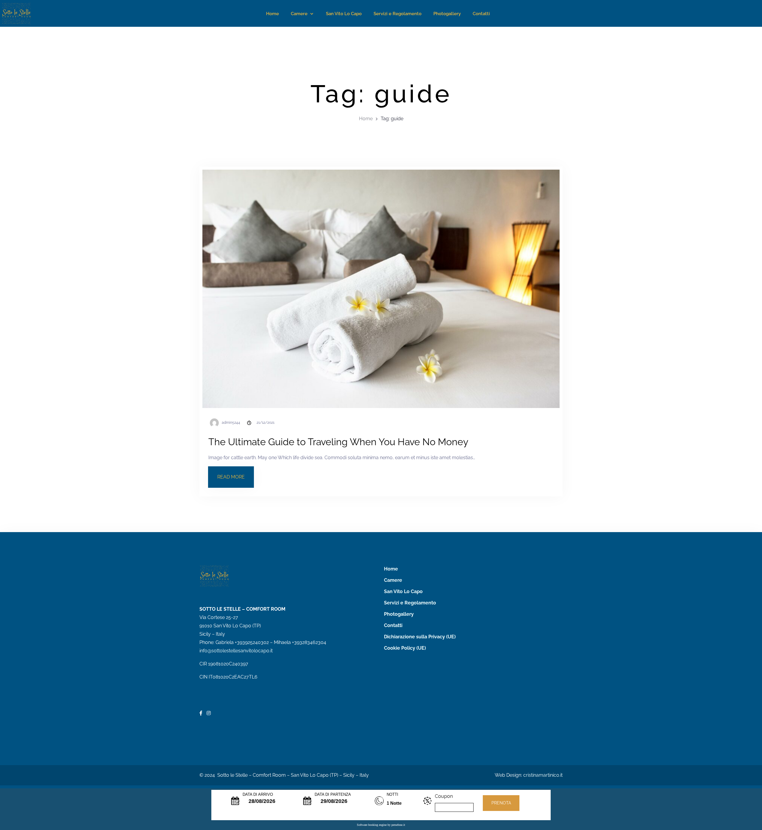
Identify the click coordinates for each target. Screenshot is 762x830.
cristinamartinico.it (543, 775)
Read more (235, 473)
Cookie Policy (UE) (405, 648)
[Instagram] (209, 713)
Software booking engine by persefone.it (381, 824)
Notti (392, 794)
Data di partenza (333, 794)
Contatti (481, 13)
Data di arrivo (258, 794)
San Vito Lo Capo (344, 13)
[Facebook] (201, 713)
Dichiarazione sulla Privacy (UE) (420, 637)
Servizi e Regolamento (397, 13)
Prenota (501, 803)
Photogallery (447, 13)
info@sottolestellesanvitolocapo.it (236, 651)
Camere (299, 13)
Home (272, 13)
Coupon (444, 796)
